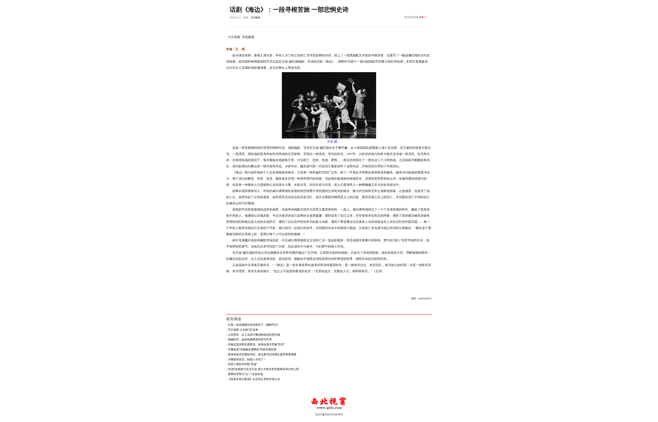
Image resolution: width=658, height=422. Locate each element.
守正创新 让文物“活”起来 (243, 329)
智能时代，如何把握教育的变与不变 (250, 339)
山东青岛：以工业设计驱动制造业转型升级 (254, 334)
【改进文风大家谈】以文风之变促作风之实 (254, 379)
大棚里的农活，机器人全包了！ (247, 359)
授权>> (423, 17)
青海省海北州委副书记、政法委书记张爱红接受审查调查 (262, 354)
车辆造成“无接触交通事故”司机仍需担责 (252, 349)
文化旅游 (248, 37)
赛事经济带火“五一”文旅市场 (245, 374)
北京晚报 (255, 17)
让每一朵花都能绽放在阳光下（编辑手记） (254, 325)
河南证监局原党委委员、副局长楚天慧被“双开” (256, 344)
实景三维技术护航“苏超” (242, 364)
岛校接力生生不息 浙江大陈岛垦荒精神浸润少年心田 (267, 369)
